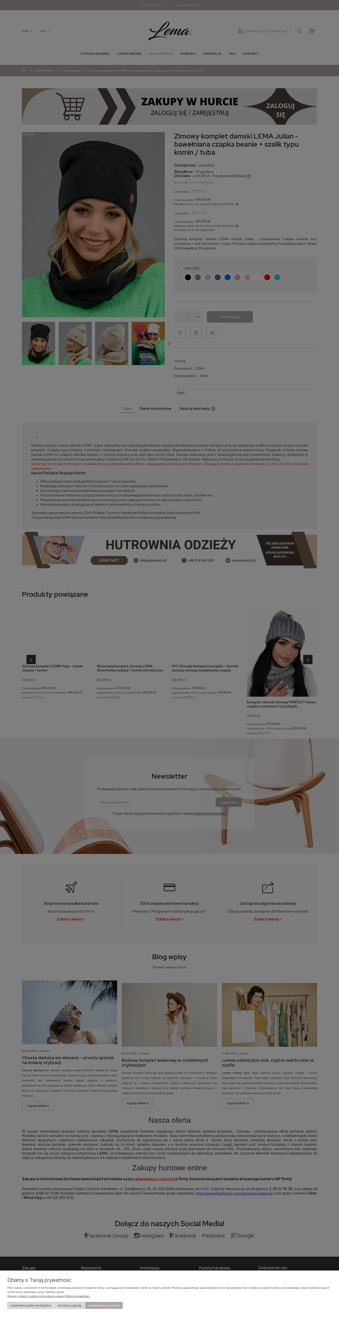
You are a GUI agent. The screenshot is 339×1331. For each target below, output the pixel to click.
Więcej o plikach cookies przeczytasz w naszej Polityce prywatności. (48, 1296)
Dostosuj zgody (69, 1305)
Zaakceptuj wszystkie (104, 1305)
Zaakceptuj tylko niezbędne (30, 1305)
